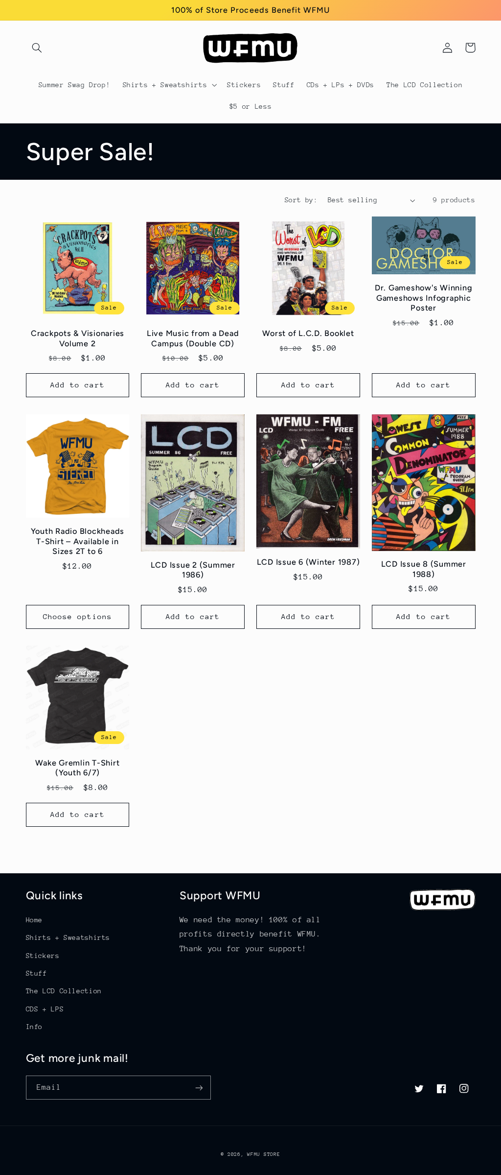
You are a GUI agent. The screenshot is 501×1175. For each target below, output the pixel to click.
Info (34, 1027)
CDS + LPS (45, 1009)
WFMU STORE (263, 1154)
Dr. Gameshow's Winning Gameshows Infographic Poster (424, 297)
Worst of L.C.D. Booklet (308, 333)
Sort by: (301, 200)
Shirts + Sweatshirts (68, 937)
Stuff (36, 973)
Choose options (77, 616)
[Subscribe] (198, 1088)
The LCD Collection (64, 991)
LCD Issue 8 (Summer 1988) (423, 568)
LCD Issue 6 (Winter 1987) (308, 562)
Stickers (43, 955)
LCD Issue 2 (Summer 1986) (193, 569)
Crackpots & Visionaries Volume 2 (77, 338)
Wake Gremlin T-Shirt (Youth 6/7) (77, 767)
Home (34, 920)
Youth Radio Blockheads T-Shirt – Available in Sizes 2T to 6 (78, 541)
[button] (37, 47)
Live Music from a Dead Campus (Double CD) (193, 338)
